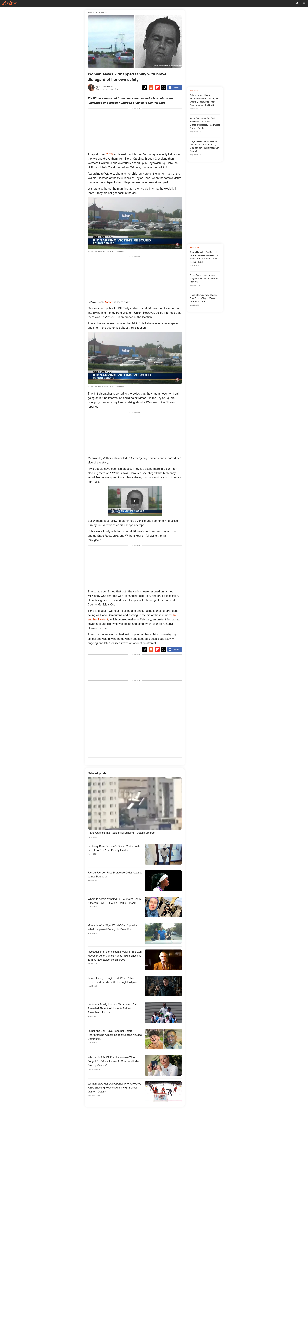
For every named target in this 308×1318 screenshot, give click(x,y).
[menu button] (304, 3)
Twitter (108, 302)
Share (176, 87)
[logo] (10, 3)
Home (90, 12)
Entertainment (101, 12)
